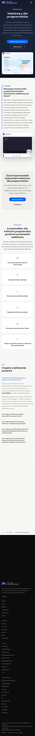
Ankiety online (6, 658)
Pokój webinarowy (7, 661)
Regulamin (4, 732)
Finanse (4, 695)
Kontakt (4, 607)
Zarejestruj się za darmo (17, 41)
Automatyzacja (6, 649)
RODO (21, 732)
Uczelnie (4, 689)
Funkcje (4, 623)
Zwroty (16, 732)
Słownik (4, 626)
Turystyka (4, 709)
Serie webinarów (6, 664)
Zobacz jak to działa (17, 571)
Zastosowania (9, 532)
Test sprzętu (5, 638)
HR (3, 698)
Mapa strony (5, 613)
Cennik (4, 615)
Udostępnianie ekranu (8, 655)
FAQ (3, 635)
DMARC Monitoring (6, 730)
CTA (3, 672)
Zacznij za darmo (17, 199)
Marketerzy (5, 707)
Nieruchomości (6, 701)
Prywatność (11, 732)
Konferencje (5, 652)
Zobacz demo (17, 47)
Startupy (4, 704)
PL (5, 596)
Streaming (5, 646)
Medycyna (5, 712)
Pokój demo (17, 204)
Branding (4, 666)
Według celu (5, 686)
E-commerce (5, 692)
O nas (3, 604)
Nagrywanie (5, 669)
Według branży (6, 683)
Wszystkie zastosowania (8, 680)
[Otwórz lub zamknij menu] (31, 2)
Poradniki (4, 629)
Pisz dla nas (5, 610)
